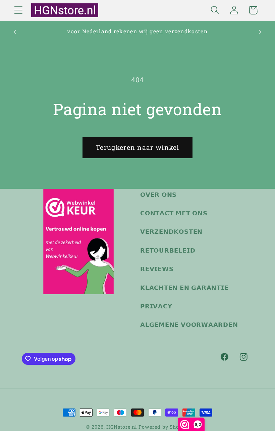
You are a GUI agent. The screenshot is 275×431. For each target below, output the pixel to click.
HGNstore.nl (121, 427)
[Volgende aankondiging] (260, 32)
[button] (18, 10)
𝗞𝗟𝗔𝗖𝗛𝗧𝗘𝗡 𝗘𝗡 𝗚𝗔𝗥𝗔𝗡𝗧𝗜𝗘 (184, 288)
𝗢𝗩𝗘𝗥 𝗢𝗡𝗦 (158, 194)
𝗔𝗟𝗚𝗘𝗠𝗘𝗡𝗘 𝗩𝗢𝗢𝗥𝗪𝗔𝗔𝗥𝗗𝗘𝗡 (189, 324)
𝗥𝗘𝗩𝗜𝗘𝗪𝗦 (156, 269)
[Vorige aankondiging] (14, 32)
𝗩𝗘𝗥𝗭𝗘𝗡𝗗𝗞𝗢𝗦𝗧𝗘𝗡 (171, 231)
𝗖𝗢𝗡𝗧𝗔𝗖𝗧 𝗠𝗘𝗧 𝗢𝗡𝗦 (174, 213)
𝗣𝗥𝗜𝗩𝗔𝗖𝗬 (156, 306)
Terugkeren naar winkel (137, 147)
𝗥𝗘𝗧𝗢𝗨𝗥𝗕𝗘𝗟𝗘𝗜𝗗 (167, 250)
